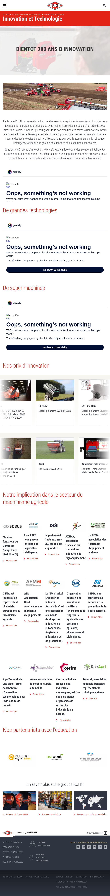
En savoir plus (11, 560)
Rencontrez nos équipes (51, 814)
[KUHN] (55, 5)
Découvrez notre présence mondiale (91, 814)
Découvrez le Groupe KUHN (17, 814)
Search (102, 5)
